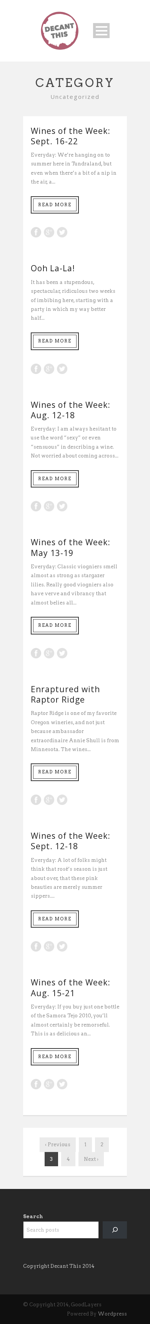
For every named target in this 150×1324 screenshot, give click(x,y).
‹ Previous (57, 1144)
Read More (55, 204)
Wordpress (112, 1314)
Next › (91, 1159)
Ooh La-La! (53, 268)
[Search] (115, 1230)
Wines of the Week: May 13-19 (70, 547)
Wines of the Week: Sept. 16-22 (70, 136)
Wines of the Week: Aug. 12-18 (70, 410)
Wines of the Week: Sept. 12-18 (70, 841)
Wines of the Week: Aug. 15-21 (70, 987)
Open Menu (101, 30)
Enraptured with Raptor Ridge (65, 694)
